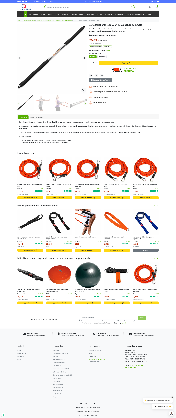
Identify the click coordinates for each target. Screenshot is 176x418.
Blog (54, 397)
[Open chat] (171, 413)
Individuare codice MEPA (61, 369)
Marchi (19, 359)
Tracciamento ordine (95, 350)
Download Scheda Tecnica (100, 80)
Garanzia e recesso (59, 363)
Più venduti (20, 356)
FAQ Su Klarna (57, 394)
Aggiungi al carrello (128, 63)
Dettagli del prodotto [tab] (36, 117)
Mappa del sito (58, 384)
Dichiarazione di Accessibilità (62, 375)
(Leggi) (124, 323)
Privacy (55, 356)
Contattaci (56, 381)
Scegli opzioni (88, 303)
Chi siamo (56, 350)
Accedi (91, 353)
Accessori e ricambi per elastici (64, 20)
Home (19, 20)
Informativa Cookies (59, 372)
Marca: (91, 50)
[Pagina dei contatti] (23, 1)
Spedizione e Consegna (60, 353)
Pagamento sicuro (59, 359)
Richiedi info (107, 46)
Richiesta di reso (94, 362)
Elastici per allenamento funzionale (45, 20)
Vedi (145, 250)
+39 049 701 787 (137, 365)
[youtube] (158, 1)
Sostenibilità (57, 378)
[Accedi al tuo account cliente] (150, 7)
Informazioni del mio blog (97, 359)
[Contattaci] (26, 1)
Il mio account (57, 391)
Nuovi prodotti (21, 353)
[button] (156, 7)
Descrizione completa (95, 46)
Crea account (93, 356)
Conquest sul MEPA (59, 366)
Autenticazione (58, 387)
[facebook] (152, 1)
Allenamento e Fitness (29, 20)
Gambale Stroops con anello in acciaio (86, 237)
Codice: (103, 50)
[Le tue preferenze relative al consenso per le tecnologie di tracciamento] (3, 415)
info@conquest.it (130, 368)
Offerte (19, 350)
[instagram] (155, 1)
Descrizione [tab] (23, 117)
